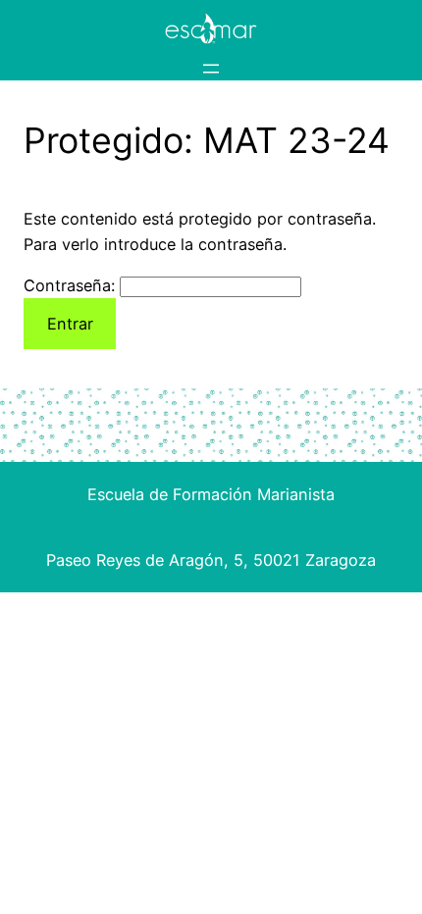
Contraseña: (72, 285)
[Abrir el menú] (211, 68)
